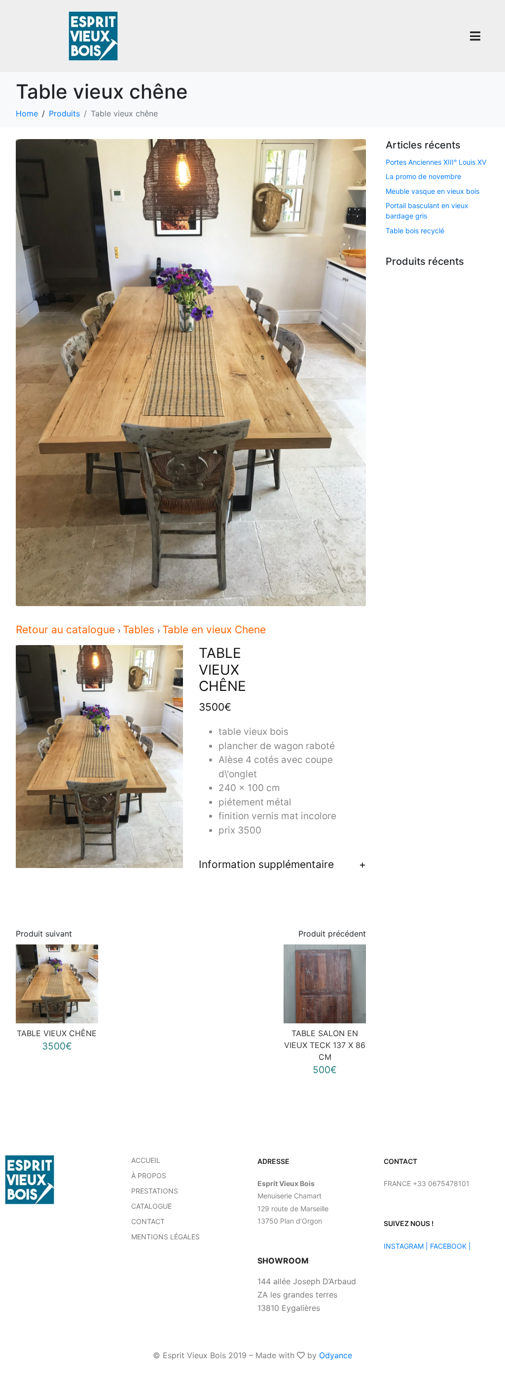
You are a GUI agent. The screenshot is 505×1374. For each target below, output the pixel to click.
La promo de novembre (423, 176)
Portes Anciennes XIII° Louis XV (436, 162)
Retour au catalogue (67, 629)
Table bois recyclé (415, 230)
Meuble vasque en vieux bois (432, 191)
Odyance (335, 1355)
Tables (140, 629)
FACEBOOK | (450, 1246)
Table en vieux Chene (214, 629)
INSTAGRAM (404, 1246)
